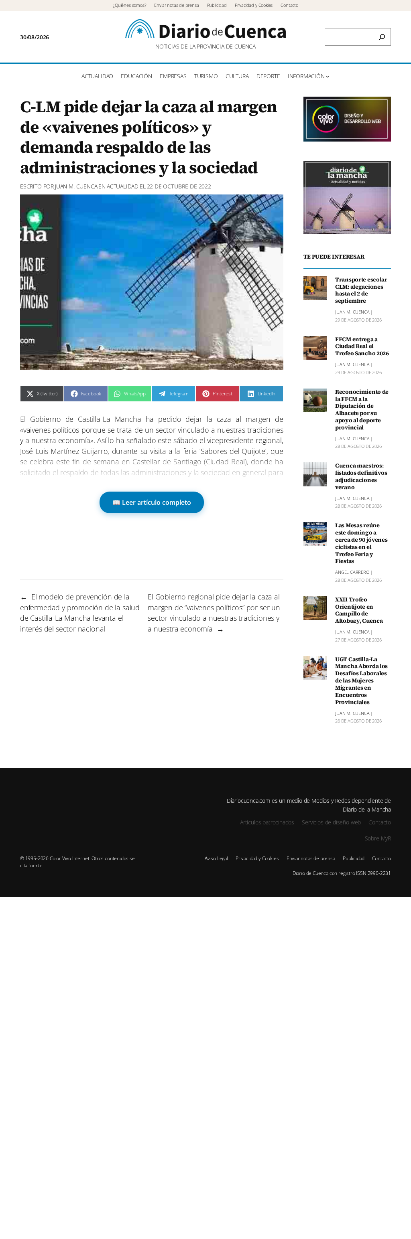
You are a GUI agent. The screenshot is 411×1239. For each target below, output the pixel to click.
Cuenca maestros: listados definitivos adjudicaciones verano (361, 476)
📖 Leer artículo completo (151, 502)
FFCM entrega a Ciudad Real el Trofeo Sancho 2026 (362, 347)
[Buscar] (382, 37)
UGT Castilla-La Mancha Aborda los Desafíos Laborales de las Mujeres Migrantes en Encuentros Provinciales (361, 681)
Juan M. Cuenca (76, 186)
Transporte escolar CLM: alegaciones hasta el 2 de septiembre (361, 290)
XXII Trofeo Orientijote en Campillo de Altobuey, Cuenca (359, 610)
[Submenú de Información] (328, 76)
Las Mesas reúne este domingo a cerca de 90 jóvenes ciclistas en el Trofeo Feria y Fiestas (361, 543)
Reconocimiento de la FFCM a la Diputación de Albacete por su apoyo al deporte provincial (362, 410)
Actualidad (122, 186)
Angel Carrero (352, 572)
